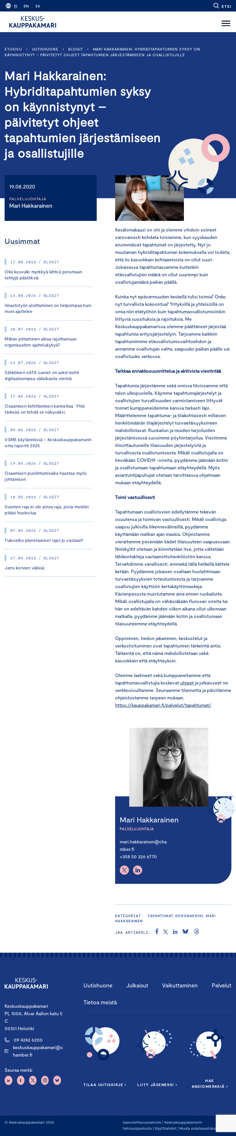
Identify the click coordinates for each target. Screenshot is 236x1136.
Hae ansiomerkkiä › (210, 1083)
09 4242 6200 (28, 1039)
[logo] (32, 22)
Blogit (75, 49)
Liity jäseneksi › (157, 1084)
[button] (222, 5)
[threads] (196, 932)
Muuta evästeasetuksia (198, 1128)
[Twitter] (124, 870)
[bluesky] (185, 932)
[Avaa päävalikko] (226, 21)
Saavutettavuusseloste (142, 1122)
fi (15, 6)
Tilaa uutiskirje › (104, 1084)
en (26, 6)
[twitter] (165, 932)
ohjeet (187, 682)
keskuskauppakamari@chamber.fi (38, 1050)
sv (37, 6)
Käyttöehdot (165, 1128)
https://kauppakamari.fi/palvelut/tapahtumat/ (163, 705)
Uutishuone (45, 49)
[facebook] (156, 932)
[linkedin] (175, 932)
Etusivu (13, 49)
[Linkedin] (137, 870)
